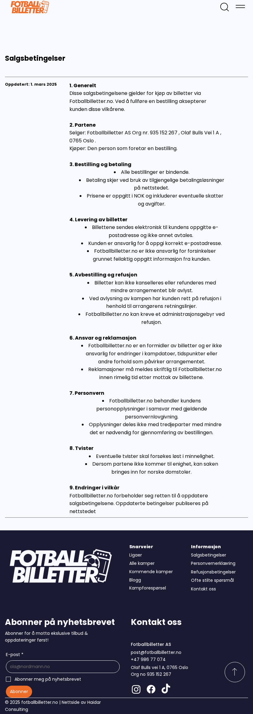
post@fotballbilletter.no (156, 652)
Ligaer (135, 555)
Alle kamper (142, 563)
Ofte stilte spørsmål (212, 580)
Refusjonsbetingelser (213, 572)
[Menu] (240, 6)
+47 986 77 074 (148, 659)
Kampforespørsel (147, 588)
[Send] (235, 672)
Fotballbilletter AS (151, 644)
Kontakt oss (203, 589)
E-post (14, 654)
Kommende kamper (151, 572)
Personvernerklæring (213, 563)
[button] (224, 7)
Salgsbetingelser (208, 555)
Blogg (135, 580)
